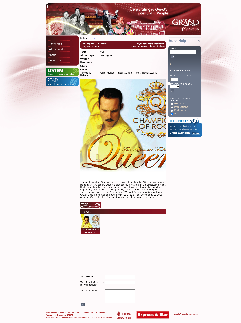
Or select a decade (181, 84)
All (175, 113)
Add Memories (57, 49)
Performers (180, 110)
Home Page (55, 43)
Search (174, 48)
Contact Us (55, 60)
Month (173, 75)
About (52, 55)
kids (93, 38)
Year (189, 75)
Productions (181, 107)
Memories (180, 103)
